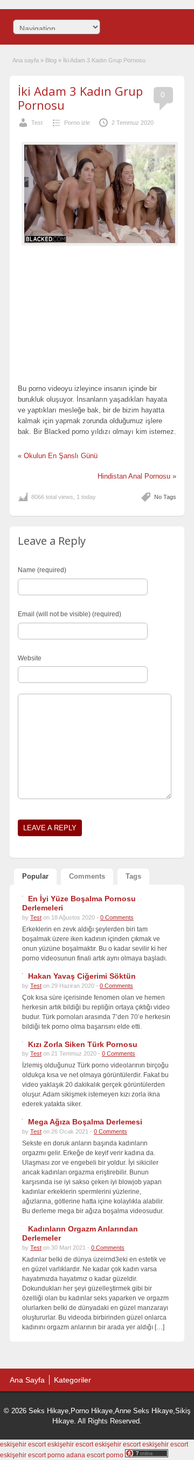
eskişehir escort (23, 1444)
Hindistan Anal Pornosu (134, 476)
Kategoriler (72, 1380)
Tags (133, 876)
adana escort (85, 1455)
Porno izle (77, 122)
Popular (35, 876)
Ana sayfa (25, 60)
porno (56, 1455)
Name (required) (42, 570)
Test (37, 122)
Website (29, 658)
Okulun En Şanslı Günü (61, 456)
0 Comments (117, 917)
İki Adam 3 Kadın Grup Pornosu (80, 98)
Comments (87, 876)
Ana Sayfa (27, 1380)
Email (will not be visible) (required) (69, 614)
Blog (51, 60)
